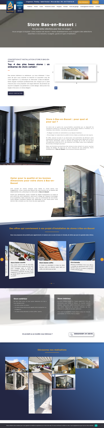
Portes (36, 6)
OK (96, 425)
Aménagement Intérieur (87, 6)
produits (44, 83)
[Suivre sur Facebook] (55, 87)
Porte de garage (73, 6)
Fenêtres (29, 6)
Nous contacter (16, 93)
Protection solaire (50, 6)
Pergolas (59, 6)
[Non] (102, 425)
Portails (65, 6)
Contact (98, 6)
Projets (95, 2)
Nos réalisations (83, 2)
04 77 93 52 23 (69, 1)
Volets (41, 6)
